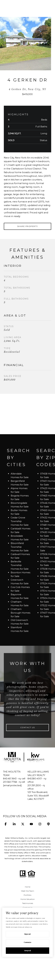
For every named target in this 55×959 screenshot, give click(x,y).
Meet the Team (27, 891)
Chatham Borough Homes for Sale (20, 613)
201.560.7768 (10, 782)
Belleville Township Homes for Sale (20, 565)
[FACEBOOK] (5, 824)
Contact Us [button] (27, 727)
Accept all (27, 951)
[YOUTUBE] (31, 824)
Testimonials (27, 903)
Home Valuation (27, 899)
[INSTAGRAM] (39, 824)
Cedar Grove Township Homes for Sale (20, 521)
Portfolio (27, 895)
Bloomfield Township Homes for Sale (20, 547)
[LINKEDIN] (14, 824)
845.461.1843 (9, 778)
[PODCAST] (48, 824)
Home (27, 887)
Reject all (27, 934)
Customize (27, 942)
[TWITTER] (22, 824)
